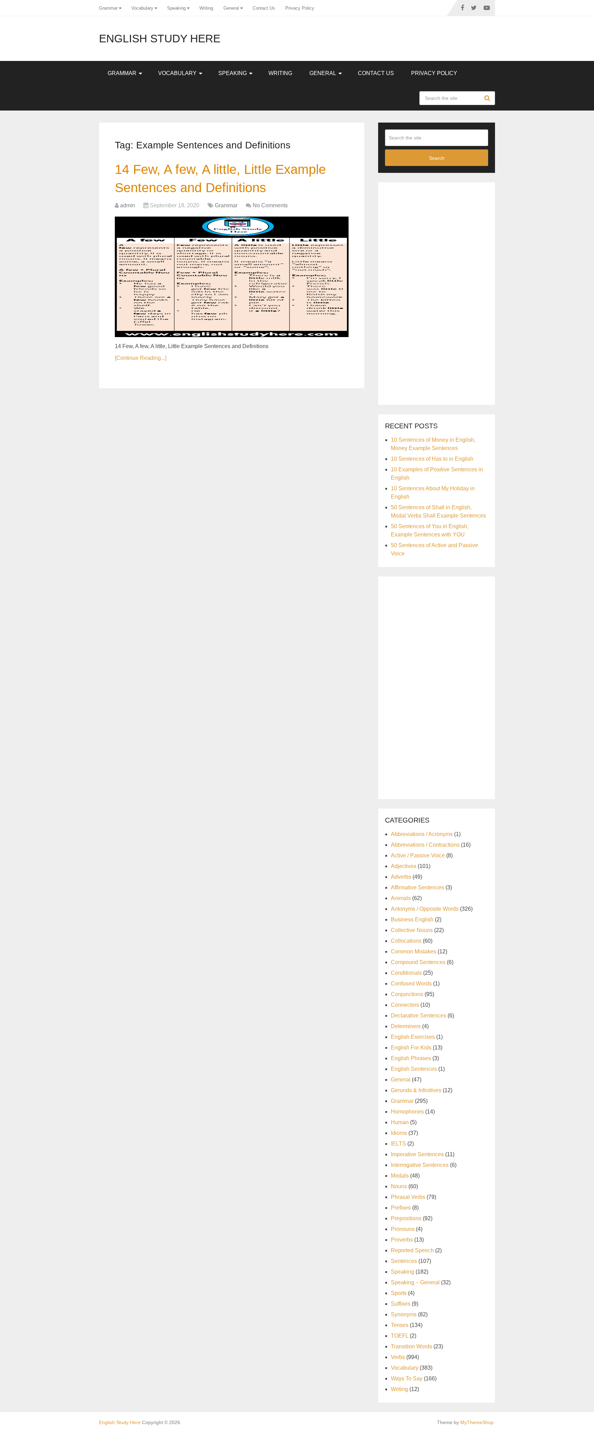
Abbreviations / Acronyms (422, 834)
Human (400, 1122)
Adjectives (403, 866)
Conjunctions (407, 994)
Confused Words (411, 983)
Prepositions (406, 1218)
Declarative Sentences (418, 1015)
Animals (401, 898)
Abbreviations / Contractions (425, 845)
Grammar (108, 8)
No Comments (270, 205)
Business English (412, 919)
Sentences (404, 1261)
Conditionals (406, 973)
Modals (400, 1176)
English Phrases (411, 1058)
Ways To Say (406, 1378)
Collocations (406, 941)
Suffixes (400, 1304)
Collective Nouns (412, 930)
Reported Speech (412, 1250)
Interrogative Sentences (420, 1165)
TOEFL (399, 1336)
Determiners (406, 1026)
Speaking (176, 8)
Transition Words (411, 1346)
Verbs (398, 1357)
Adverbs (401, 877)
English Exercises (413, 1037)
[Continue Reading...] (140, 358)
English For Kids (411, 1048)
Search (488, 98)
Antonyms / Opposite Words (425, 909)
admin (127, 205)
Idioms (399, 1133)
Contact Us (264, 8)
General (231, 8)
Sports (399, 1293)
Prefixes (401, 1208)
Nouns (399, 1186)
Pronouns (403, 1229)
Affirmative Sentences (417, 887)
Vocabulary (142, 8)
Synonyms (404, 1314)
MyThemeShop (477, 1422)
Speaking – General (415, 1282)
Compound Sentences (418, 962)
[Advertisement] (436, 292)
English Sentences (414, 1069)
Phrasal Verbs (408, 1197)
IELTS (398, 1144)
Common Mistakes (413, 951)
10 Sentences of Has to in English (432, 459)
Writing (206, 8)
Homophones (407, 1112)
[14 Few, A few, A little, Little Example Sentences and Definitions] (232, 277)
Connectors (405, 1005)
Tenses (399, 1325)
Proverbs (402, 1240)
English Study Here (159, 38)
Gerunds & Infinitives (416, 1090)
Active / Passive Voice (418, 855)
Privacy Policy (299, 8)
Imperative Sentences (417, 1154)
